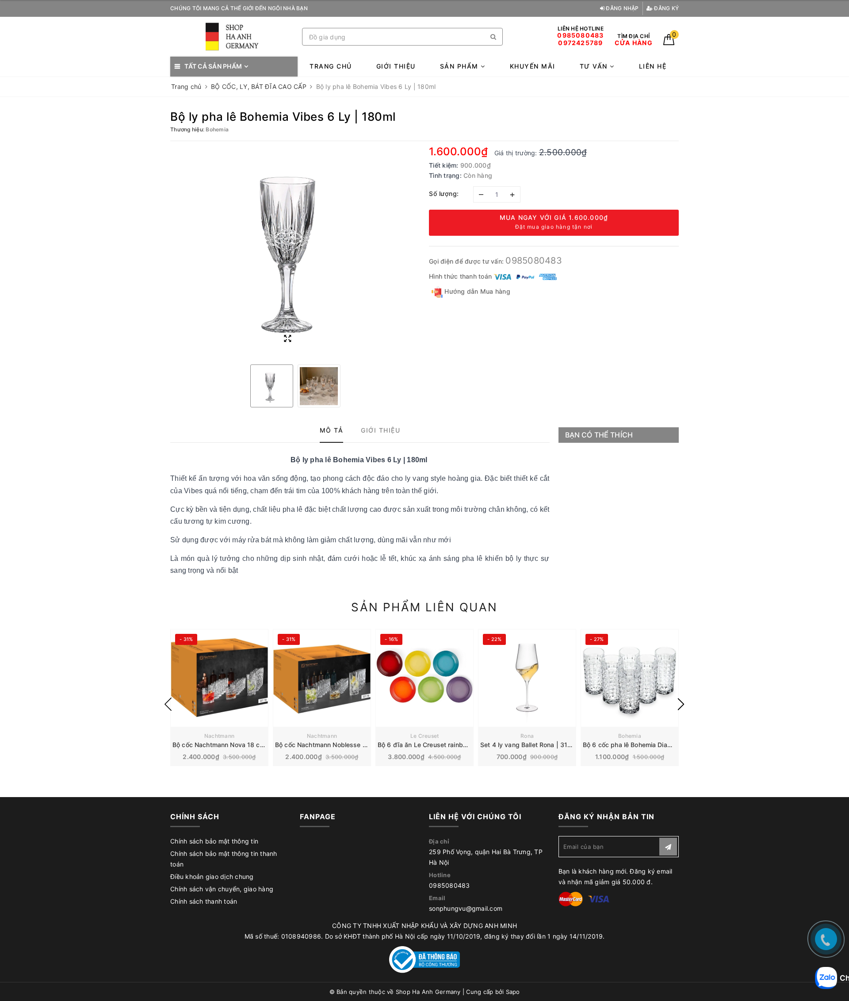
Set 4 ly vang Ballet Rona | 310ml (529, 744)
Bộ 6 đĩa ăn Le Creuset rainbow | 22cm (436, 744)
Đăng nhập (621, 8)
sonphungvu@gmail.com (465, 908)
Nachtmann (219, 736)
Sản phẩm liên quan (424, 607)
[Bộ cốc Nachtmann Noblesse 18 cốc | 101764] (322, 678)
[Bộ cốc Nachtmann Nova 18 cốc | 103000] (219, 678)
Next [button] (681, 704)
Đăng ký (666, 8)
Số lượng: (444, 193)
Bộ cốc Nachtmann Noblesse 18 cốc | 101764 (342, 744)
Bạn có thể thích (599, 434)
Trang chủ (331, 66)
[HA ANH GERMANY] (234, 37)
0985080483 (533, 260)
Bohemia (629, 736)
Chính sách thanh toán (203, 901)
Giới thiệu (396, 66)
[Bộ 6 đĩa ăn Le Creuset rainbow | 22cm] (424, 678)
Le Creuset (424, 736)
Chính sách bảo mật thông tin (214, 841)
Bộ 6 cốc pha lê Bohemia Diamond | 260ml (645, 744)
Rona (527, 736)
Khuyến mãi (532, 66)
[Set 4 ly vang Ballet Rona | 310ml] (527, 678)
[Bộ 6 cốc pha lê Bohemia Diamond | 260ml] (629, 678)
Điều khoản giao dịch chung (212, 876)
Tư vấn (595, 66)
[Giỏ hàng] (668, 42)
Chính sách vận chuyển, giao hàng (221, 889)
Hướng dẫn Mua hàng (476, 291)
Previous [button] (168, 704)
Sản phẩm (460, 66)
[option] (295, 252)
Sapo (513, 991)
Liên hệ (653, 66)
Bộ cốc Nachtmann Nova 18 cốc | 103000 (234, 744)
